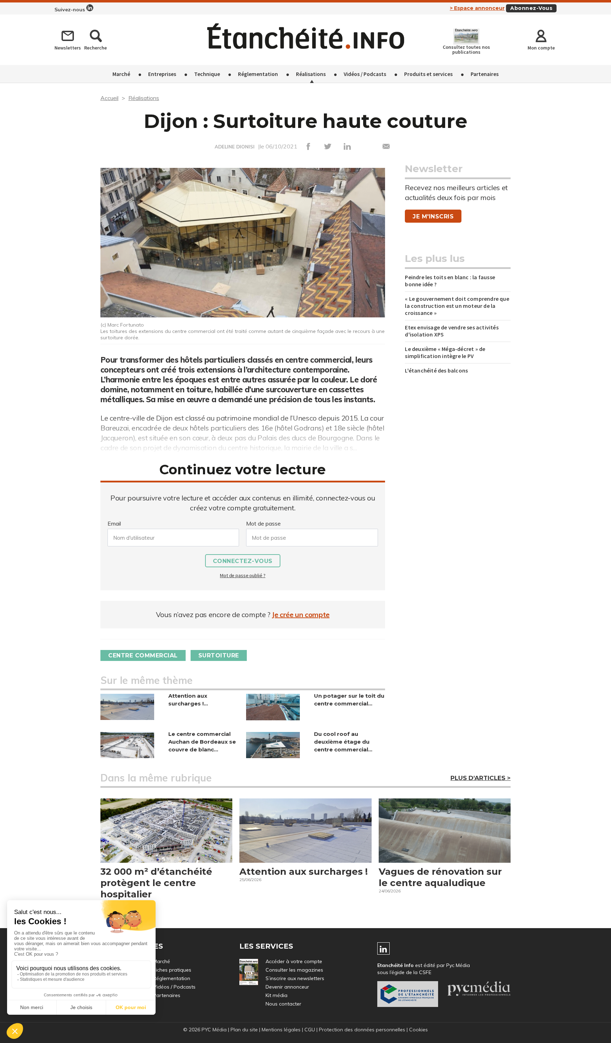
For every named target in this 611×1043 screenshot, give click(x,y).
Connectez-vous (243, 561)
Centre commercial (143, 655)
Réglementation (258, 73)
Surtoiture (218, 655)
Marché (121, 73)
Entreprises (162, 73)
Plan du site (244, 1029)
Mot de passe (263, 523)
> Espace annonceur (477, 8)
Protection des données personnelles (362, 1029)
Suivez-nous (70, 9)
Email (114, 523)
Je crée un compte (301, 614)
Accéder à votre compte (294, 961)
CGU (309, 1029)
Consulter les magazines (294, 970)
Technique (207, 73)
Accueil (109, 97)
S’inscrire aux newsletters (295, 978)
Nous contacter (283, 1004)
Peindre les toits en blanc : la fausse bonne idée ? (450, 281)
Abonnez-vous (531, 8)
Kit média (276, 995)
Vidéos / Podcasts (365, 73)
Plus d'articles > (480, 777)
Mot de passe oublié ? (242, 575)
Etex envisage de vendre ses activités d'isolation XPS (451, 331)
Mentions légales (281, 1029)
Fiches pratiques (172, 970)
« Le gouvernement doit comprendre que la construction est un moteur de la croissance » (457, 305)
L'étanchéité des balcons (436, 370)
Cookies (418, 1029)
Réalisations (311, 73)
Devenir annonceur (287, 987)
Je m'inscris (433, 216)
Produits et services (428, 73)
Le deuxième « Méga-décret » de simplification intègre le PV (445, 352)
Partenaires (485, 73)
